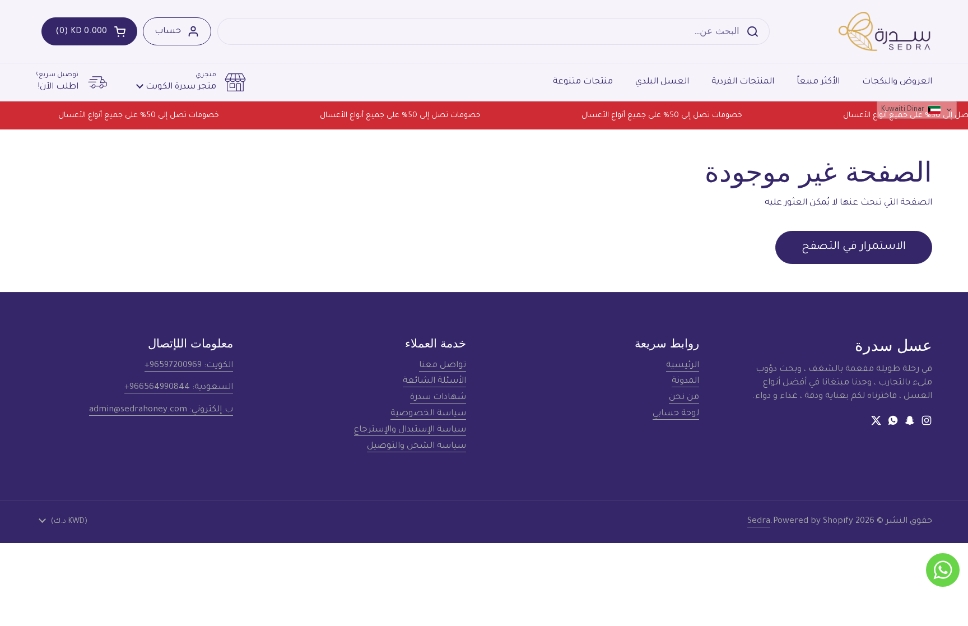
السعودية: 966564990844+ (178, 387)
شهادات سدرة (438, 397)
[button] (89, 31)
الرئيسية (682, 365)
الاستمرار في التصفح (854, 247)
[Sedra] (884, 31)
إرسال (755, 31)
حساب (168, 31)
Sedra (758, 521)
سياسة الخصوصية (428, 414)
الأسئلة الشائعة (434, 381)
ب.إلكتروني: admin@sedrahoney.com (161, 410)
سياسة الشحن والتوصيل (416, 446)
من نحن (684, 397)
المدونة (685, 381)
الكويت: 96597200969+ (189, 365)
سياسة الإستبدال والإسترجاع (410, 430)
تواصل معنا (442, 365)
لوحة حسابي (676, 414)
